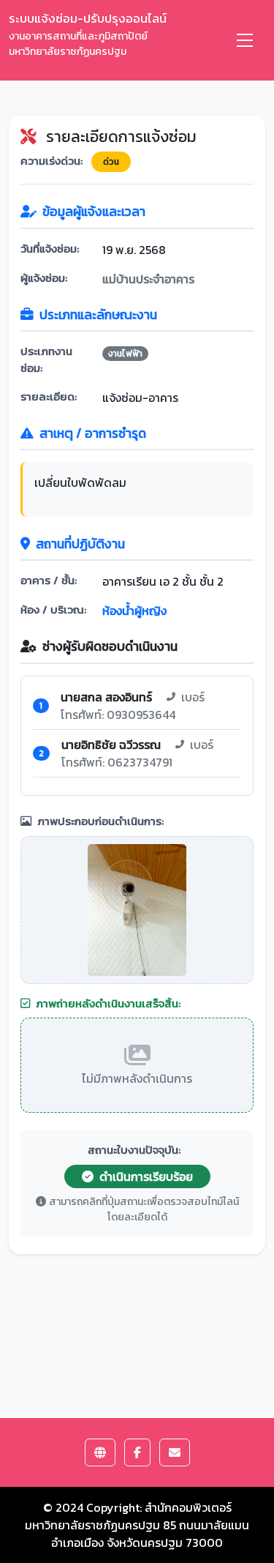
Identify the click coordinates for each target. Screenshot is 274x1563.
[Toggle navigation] (244, 40)
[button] (100, 1452)
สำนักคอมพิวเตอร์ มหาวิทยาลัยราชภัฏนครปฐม (128, 1516)
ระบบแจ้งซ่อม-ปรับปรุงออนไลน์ (88, 34)
